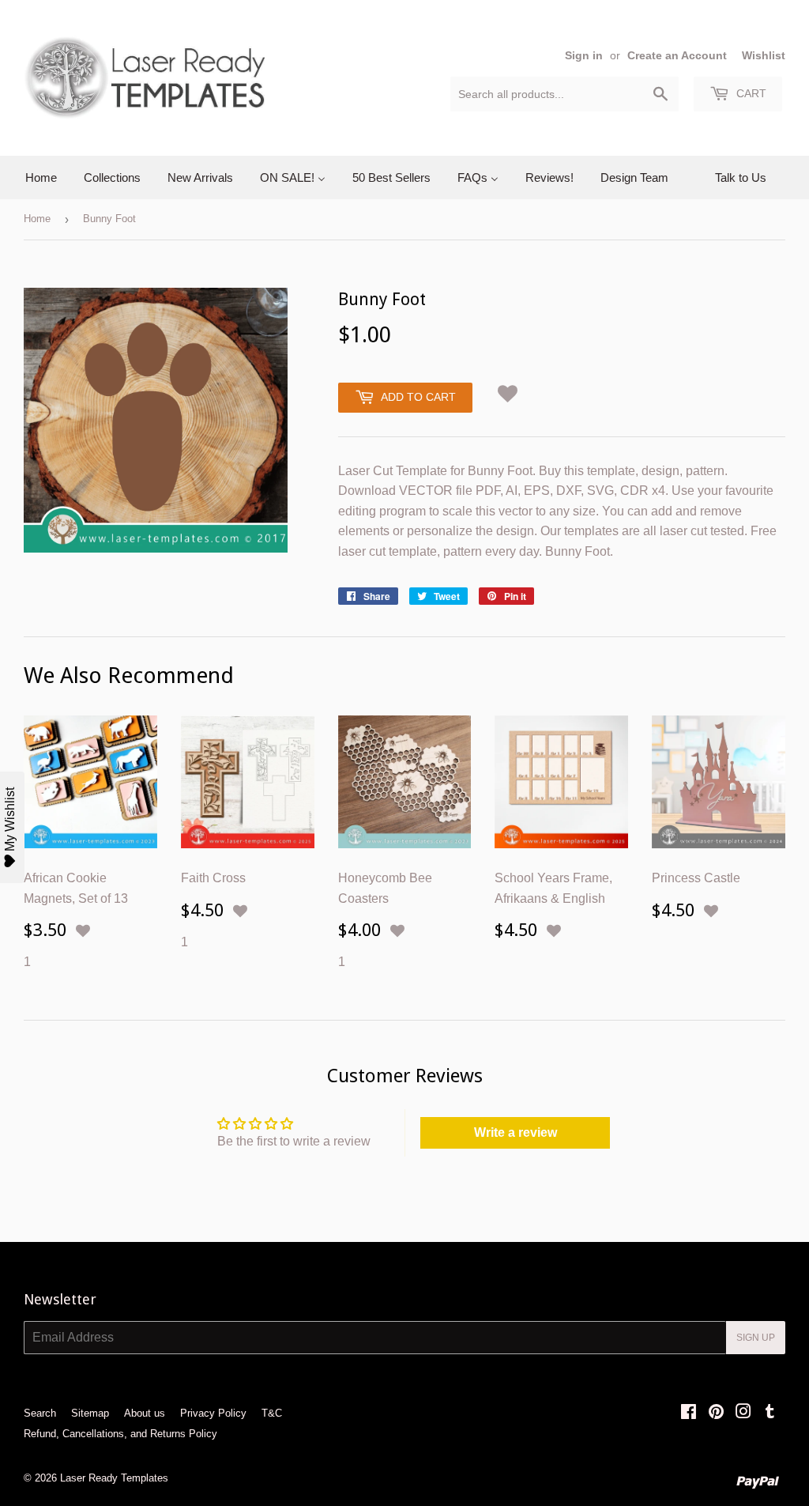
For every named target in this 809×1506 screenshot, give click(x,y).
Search (40, 1413)
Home (37, 219)
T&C (272, 1413)
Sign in (584, 56)
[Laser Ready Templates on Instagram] (743, 1413)
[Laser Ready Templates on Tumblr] (769, 1413)
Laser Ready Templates (114, 1478)
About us (144, 1413)
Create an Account (677, 56)
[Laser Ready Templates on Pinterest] (716, 1413)
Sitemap (90, 1413)
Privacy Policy (213, 1413)
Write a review (515, 1132)
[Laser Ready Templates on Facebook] (688, 1413)
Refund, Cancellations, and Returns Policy (120, 1434)
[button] (508, 391)
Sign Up (755, 1337)
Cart (749, 93)
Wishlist (763, 56)
